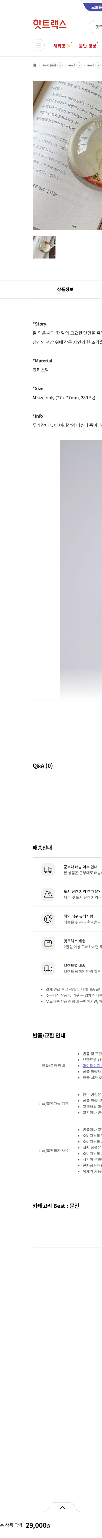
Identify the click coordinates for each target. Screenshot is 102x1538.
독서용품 (49, 65)
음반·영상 (87, 45)
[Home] (35, 65)
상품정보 (65, 289)
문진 (71, 65)
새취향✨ (62, 45)
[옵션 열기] (62, 1507)
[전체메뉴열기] (39, 45)
